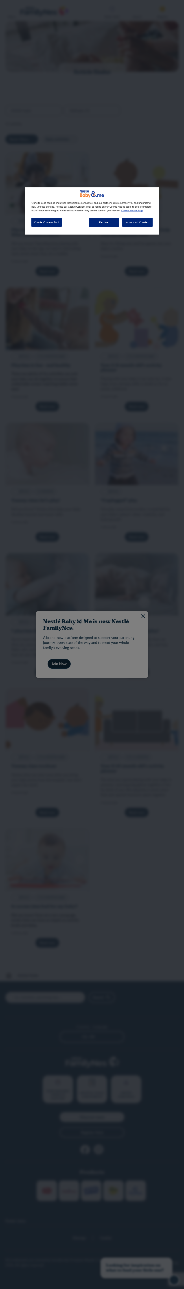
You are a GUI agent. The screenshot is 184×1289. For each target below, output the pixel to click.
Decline (103, 222)
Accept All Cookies (137, 222)
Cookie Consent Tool (46, 222)
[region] (92, 210)
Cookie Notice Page (132, 210)
